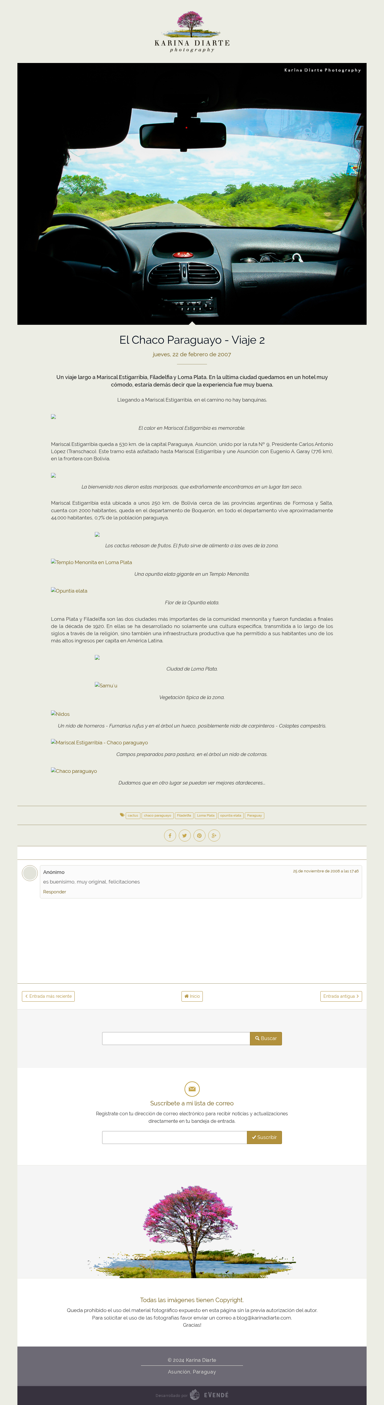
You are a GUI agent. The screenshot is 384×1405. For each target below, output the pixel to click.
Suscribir (266, 1137)
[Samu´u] (106, 685)
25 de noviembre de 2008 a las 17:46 (326, 871)
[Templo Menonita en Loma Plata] (91, 562)
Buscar (268, 1038)
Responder (54, 892)
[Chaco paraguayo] (74, 770)
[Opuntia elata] (69, 590)
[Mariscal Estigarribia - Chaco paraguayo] (99, 742)
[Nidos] (60, 713)
